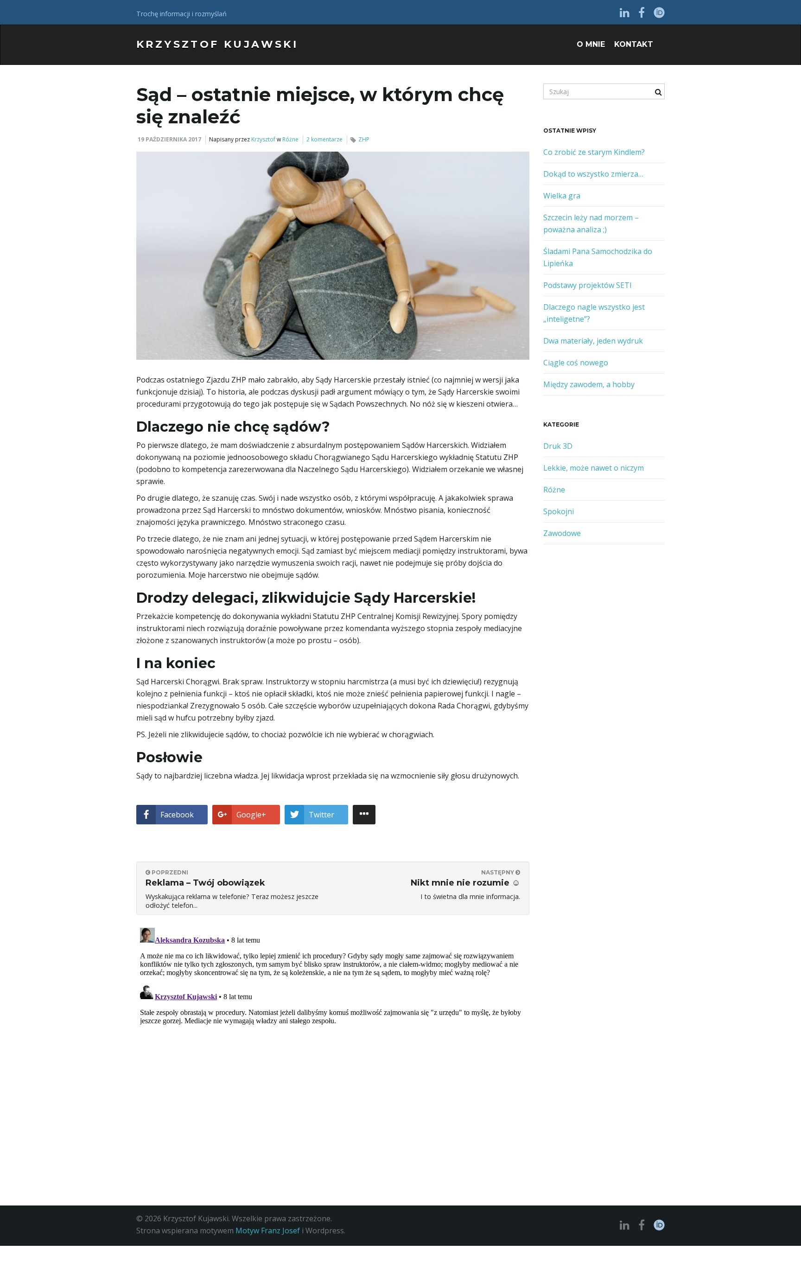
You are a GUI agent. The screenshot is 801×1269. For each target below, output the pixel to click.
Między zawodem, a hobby (589, 384)
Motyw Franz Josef (267, 1230)
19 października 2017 (169, 139)
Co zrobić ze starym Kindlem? (594, 152)
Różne (290, 139)
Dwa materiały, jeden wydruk (593, 341)
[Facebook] (641, 12)
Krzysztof (263, 139)
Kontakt (633, 44)
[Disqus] (332, 1040)
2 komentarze (324, 139)
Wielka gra (561, 196)
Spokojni (558, 511)
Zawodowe (562, 533)
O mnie (591, 44)
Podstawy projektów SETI (587, 285)
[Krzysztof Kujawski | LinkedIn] (624, 12)
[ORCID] (659, 12)
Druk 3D (557, 446)
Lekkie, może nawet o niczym (593, 468)
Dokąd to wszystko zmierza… (593, 174)
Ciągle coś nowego (575, 362)
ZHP (363, 139)
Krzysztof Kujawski (217, 44)
